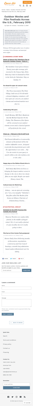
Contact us (6, 348)
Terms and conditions (9, 340)
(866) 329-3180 (7, 375)
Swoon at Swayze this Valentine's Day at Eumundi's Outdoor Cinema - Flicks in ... (16, 60)
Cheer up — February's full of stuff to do (16, 134)
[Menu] (30, 5)
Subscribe (27, 2)
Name (3, 285)
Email (3, 291)
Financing (6, 352)
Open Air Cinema (18, 401)
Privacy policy (7, 344)
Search (5, 336)
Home (3, 9)
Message (4, 298)
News (8, 9)
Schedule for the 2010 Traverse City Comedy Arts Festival (14, 210)
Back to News (17, 322)
